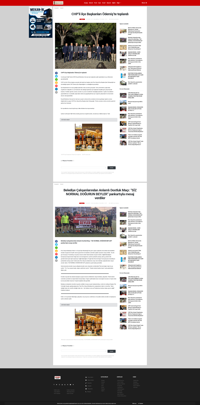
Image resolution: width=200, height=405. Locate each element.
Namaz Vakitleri (121, 384)
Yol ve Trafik (120, 382)
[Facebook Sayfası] (55, 384)
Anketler (135, 382)
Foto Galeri (90, 377)
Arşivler (89, 386)
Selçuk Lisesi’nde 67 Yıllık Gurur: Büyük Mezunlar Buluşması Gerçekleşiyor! (134, 47)
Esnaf (103, 3)
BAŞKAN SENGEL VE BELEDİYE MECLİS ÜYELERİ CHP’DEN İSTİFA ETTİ (135, 109)
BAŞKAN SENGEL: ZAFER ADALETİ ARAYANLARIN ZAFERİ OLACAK (134, 54)
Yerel (95, 3)
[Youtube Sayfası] (63, 384)
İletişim (89, 391)
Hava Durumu (120, 380)
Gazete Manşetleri (121, 396)
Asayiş (86, 3)
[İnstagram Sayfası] (60, 384)
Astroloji (135, 387)
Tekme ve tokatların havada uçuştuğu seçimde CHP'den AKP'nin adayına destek (135, 136)
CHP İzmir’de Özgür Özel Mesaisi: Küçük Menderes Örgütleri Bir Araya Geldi (134, 123)
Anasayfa (56, 8)
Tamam (141, 403)
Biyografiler (136, 384)
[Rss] (68, 384)
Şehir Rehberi (120, 394)
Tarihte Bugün (120, 389)
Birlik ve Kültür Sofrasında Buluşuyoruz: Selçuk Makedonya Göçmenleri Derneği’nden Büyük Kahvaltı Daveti (135, 31)
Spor (99, 3)
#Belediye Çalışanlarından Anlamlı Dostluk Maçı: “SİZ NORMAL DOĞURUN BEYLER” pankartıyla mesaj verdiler (87, 339)
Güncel (91, 3)
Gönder (111, 167)
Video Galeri (90, 380)
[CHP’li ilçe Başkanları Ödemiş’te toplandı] (85, 45)
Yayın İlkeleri (57, 391)
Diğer (118, 3)
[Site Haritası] (71, 384)
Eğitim (114, 3)
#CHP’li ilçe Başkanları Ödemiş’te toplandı (71, 154)
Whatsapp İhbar (70, 391)
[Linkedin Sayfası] (65, 384)
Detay (134, 403)
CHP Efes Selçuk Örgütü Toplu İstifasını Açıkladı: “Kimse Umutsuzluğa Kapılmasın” (135, 143)
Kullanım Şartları (71, 390)
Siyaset (109, 3)
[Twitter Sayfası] (57, 384)
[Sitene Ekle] (74, 384)
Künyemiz (90, 388)
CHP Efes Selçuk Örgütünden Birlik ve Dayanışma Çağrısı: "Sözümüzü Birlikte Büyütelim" (135, 130)
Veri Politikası (57, 393)
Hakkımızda (57, 390)
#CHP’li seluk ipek (86, 154)
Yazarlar (89, 383)
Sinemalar (119, 390)
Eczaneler (119, 385)
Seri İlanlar (119, 392)
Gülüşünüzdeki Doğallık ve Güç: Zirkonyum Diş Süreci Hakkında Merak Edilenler (134, 68)
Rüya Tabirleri (136, 385)
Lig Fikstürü (120, 387)
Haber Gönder (70, 393)
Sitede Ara (135, 380)
